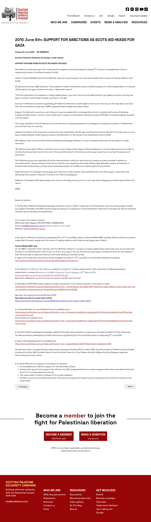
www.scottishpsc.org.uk (34, 228)
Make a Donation (93, 436)
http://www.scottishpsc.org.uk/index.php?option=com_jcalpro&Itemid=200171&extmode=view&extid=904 (63, 344)
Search (122, 16)
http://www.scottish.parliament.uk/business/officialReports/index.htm (47, 260)
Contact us (89, 16)
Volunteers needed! (138, 16)
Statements (49, 498)
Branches (48, 501)
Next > (130, 387)
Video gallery (77, 501)
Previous (22, 387)
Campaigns (79, 22)
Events (95, 22)
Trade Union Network (107, 505)
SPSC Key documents (54, 494)
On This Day (76, 505)
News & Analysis (116, 22)
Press (46, 509)
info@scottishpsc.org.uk (17, 501)
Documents (76, 494)
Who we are (59, 22)
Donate (111, 16)
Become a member (105, 498)
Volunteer (101, 501)
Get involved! (105, 490)
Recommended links (80, 498)
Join (101, 16)
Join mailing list (104, 509)
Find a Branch (73, 16)
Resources (139, 22)
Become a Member (59, 436)
